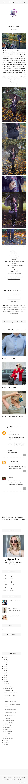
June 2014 (7, 727)
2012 (5, 742)
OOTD (20, 309)
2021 (5, 668)
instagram (5, 584)
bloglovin (16, 305)
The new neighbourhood (10, 709)
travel (16, 313)
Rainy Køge (7, 718)
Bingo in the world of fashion (11, 692)
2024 (5, 662)
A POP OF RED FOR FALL (9, 387)
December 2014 (8, 686)
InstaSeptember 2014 (10, 715)
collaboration (22, 305)
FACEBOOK (14, 277)
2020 (5, 670)
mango (17, 309)
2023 (5, 664)
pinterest (12, 584)
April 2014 (7, 731)
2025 (5, 659)
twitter (11, 578)
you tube (12, 590)
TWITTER (20, 277)
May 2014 (7, 729)
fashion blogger (10, 307)
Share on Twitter (15, 298)
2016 (5, 679)
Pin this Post (14, 301)
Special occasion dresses (10, 712)
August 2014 (8, 722)
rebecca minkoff (21, 311)
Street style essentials (10, 695)
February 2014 (8, 736)
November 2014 (8, 688)
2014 (5, 684)
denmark (4, 307)
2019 (5, 672)
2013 (5, 740)
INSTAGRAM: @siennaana (14, 279)
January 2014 (8, 738)
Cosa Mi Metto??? (18, 468)
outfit (24, 309)
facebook (5, 578)
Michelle (11, 432)
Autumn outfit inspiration (11, 701)
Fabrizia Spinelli (14, 461)
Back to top (21, 782)
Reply (24, 454)
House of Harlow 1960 (16, 265)
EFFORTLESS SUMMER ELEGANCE (12, 416)
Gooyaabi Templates (7, 779)
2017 (5, 677)
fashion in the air (18, 307)
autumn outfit (10, 305)
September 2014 (9, 720)
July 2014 (7, 725)
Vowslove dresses (9, 698)
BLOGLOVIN (8, 277)
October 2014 (8, 690)
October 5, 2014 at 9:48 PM (14, 480)
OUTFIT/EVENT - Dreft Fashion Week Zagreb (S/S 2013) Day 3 (14, 610)
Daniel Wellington (17, 273)
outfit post (14, 311)
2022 (5, 666)
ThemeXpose (15, 777)
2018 (5, 675)
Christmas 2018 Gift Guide (14, 600)
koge (7, 309)
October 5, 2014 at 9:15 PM (14, 464)
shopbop (12, 313)
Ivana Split (12, 477)
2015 (5, 681)
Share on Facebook (14, 294)
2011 (5, 744)
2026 (5, 657)
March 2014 (7, 733)
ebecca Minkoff (19, 261)
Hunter (16, 257)
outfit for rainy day (7, 311)
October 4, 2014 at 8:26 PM (14, 434)
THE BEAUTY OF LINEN (9, 358)
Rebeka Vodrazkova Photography (16, 246)
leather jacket (12, 309)
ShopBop (14, 263)
